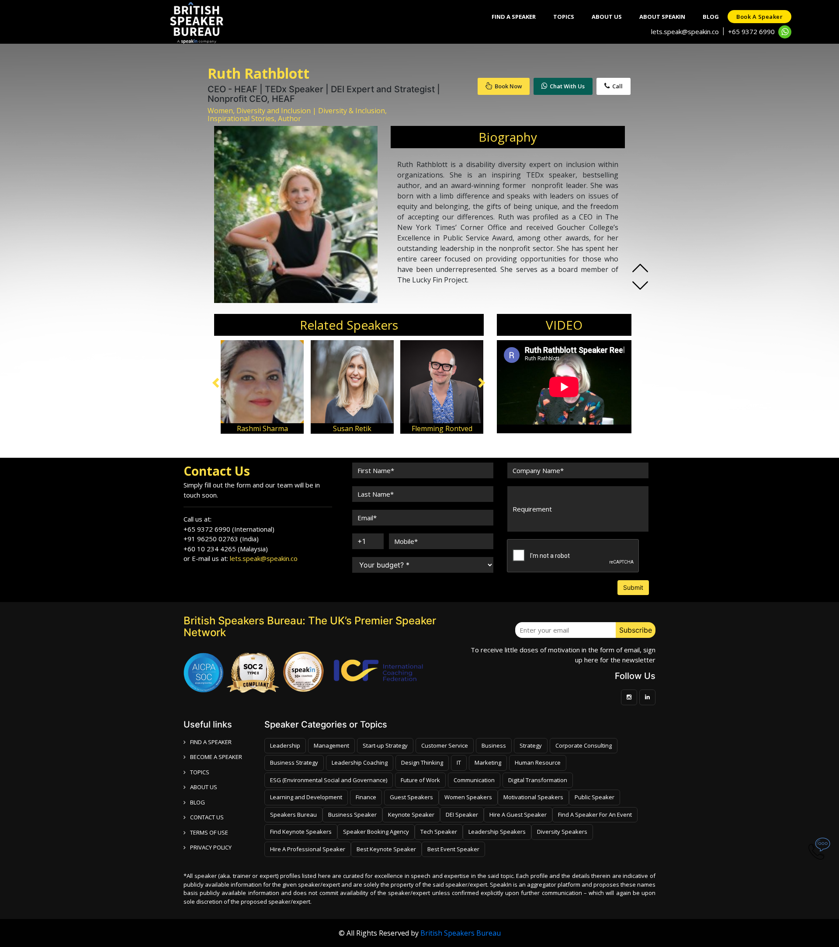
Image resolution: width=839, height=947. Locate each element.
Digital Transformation (537, 780)
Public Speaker (594, 797)
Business (494, 745)
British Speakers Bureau (460, 933)
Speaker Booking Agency (376, 832)
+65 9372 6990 (751, 31)
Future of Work (420, 780)
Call (617, 86)
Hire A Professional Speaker (307, 849)
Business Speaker (352, 814)
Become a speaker (216, 757)
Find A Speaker (514, 17)
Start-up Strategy (385, 745)
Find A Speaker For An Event (595, 814)
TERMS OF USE (209, 832)
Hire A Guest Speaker (518, 814)
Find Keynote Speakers (301, 832)
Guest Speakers (411, 797)
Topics (563, 17)
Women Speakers (468, 797)
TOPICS (199, 772)
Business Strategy (294, 762)
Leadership (285, 745)
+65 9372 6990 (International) (229, 529)
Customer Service (444, 745)
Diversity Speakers (562, 832)
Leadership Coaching (360, 762)
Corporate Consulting (583, 745)
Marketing (488, 762)
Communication (474, 780)
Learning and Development (306, 797)
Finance (366, 797)
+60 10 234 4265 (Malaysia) (226, 548)
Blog (711, 17)
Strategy (531, 745)
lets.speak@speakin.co (685, 31)
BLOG (197, 802)
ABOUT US (203, 787)
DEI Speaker (462, 814)
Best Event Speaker (453, 849)
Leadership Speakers (497, 832)
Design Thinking (422, 762)
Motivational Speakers (533, 797)
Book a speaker (759, 17)
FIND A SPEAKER (211, 742)
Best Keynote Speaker (386, 849)
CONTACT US (207, 817)
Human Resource (538, 762)
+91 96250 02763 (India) (221, 538)
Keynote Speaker (411, 814)
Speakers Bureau (293, 814)
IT (459, 762)
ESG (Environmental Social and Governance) (328, 780)
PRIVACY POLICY (211, 847)
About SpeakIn (662, 17)
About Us (607, 17)
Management (331, 745)
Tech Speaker (438, 832)
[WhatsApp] (784, 31)
